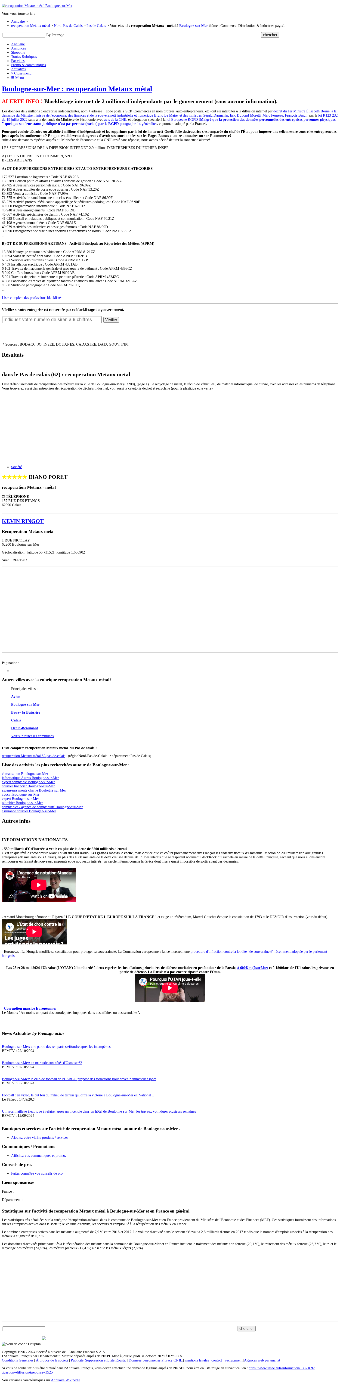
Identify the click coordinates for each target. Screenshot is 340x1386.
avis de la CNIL (115, 119)
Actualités (18, 69)
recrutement (233, 1360)
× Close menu (21, 73)
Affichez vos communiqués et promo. (38, 1155)
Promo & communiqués (28, 65)
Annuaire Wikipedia (65, 1380)
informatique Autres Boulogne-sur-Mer (30, 778)
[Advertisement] (140, 426)
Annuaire (18, 21)
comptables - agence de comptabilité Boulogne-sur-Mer (42, 807)
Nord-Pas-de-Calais (68, 26)
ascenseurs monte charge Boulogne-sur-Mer (34, 790)
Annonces (18, 48)
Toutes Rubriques (24, 57)
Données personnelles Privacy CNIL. (156, 1360)
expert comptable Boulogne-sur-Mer (28, 782)
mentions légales (197, 1360)
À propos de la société (52, 1360)
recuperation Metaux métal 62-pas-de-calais (33, 756)
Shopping (18, 52)
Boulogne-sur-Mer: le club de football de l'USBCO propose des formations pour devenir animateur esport (79, 1079)
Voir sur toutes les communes (32, 736)
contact (216, 1360)
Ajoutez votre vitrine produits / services (39, 1137)
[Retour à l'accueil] (37, 6)
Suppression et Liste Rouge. (105, 1360)
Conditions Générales (17, 1360)
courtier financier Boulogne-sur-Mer (28, 786)
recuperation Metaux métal (30, 26)
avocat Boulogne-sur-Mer (20, 794)
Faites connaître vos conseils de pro (37, 1173)
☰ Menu (17, 78)
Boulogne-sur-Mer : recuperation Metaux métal (77, 89)
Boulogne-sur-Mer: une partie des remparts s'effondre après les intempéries (56, 1047)
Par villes (18, 61)
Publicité (77, 1360)
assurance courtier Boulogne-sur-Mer (29, 811)
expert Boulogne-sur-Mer (20, 799)
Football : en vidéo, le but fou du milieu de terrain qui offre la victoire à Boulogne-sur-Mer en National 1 (78, 1095)
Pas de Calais (96, 26)
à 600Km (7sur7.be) (252, 968)
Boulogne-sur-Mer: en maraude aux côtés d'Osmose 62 (42, 1063)
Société (16, 467)
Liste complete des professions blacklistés (32, 298)
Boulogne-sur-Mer (193, 26)
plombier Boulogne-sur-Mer (22, 803)
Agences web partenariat (262, 1360)
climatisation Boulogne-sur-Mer (25, 774)
